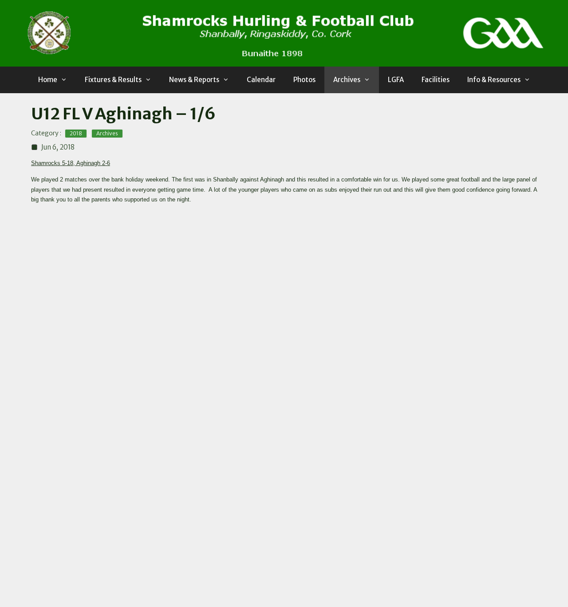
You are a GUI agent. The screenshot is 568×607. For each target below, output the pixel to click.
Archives (346, 79)
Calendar (261, 79)
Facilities (436, 79)
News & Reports (194, 79)
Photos (304, 79)
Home (47, 79)
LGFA (396, 79)
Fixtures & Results (113, 79)
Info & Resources (494, 79)
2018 (76, 133)
